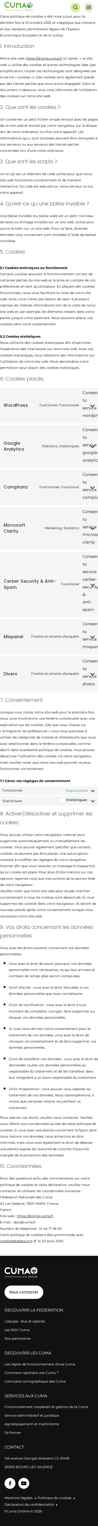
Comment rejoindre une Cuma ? (32, 1373)
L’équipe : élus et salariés (25, 1321)
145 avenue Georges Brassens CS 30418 (37, 1458)
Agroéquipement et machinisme (32, 1424)
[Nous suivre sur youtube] (23, 1483)
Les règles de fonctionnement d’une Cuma (40, 1364)
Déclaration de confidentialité (29, 1504)
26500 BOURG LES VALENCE (29, 1467)
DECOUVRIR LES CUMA (28, 1353)
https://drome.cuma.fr (44, 58)
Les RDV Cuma (17, 1330)
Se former (13, 1432)
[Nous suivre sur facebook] (10, 1483)
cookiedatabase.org (16, 1241)
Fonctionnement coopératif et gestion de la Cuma (46, 1407)
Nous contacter (24, 1292)
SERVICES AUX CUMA (26, 1396)
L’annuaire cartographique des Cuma (35, 1381)
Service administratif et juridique (32, 1415)
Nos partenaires (18, 1338)
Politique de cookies (54, 1498)
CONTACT (14, 1447)
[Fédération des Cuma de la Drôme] (19, 7)
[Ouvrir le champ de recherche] (75, 7)
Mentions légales (19, 1498)
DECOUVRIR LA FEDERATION (34, 1310)
